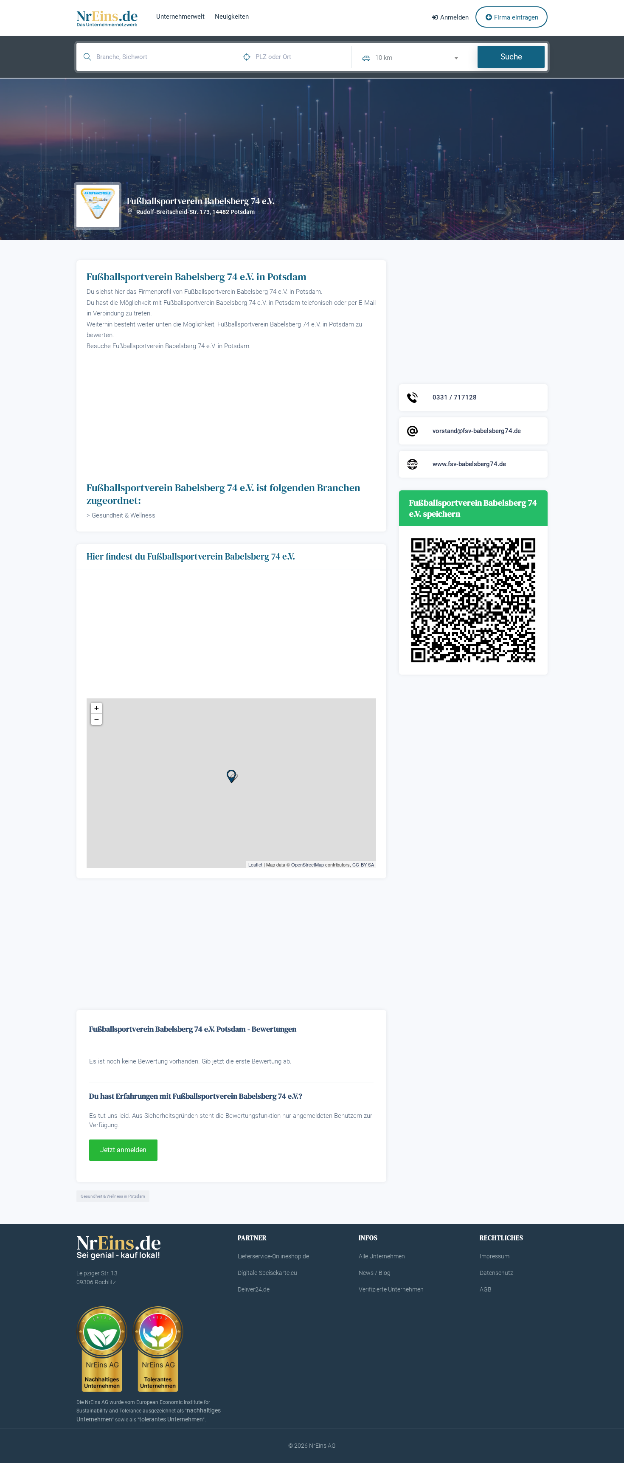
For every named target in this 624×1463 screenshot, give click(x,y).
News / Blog (375, 1272)
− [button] (96, 719)
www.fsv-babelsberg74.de (469, 464)
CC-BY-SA (363, 864)
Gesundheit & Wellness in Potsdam (113, 1196)
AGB (486, 1289)
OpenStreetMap (307, 864)
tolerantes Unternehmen (171, 1419)
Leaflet (255, 864)
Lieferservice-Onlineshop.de (273, 1256)
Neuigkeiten (232, 16)
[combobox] (420, 57)
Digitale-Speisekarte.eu (267, 1272)
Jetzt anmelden (123, 1150)
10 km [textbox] (383, 58)
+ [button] (96, 707)
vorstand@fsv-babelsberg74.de (477, 431)
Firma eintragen (515, 17)
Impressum (494, 1256)
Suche (511, 57)
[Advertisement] (231, 415)
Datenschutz (496, 1272)
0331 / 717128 (455, 397)
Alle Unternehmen (382, 1256)
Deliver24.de (254, 1289)
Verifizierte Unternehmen (391, 1289)
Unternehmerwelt (180, 16)
